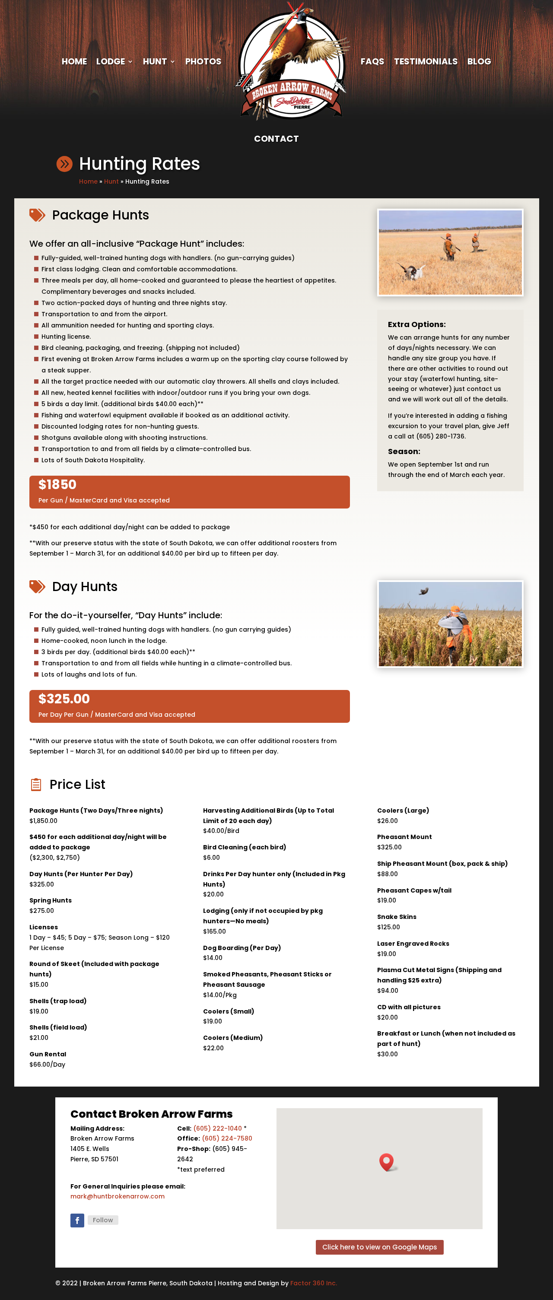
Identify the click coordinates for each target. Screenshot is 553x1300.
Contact (276, 139)
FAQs (373, 61)
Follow (103, 1220)
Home (74, 61)
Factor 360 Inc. (313, 1283)
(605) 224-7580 (227, 1138)
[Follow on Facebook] (77, 1220)
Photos (203, 61)
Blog (479, 61)
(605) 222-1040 (217, 1128)
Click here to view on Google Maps (379, 1247)
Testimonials (426, 61)
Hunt (155, 61)
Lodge (110, 61)
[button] (389, 1162)
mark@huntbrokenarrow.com (117, 1196)
